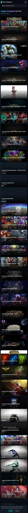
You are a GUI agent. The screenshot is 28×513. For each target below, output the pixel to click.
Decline (17, 510)
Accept (10, 510)
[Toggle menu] (25, 2)
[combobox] (13, 6)
